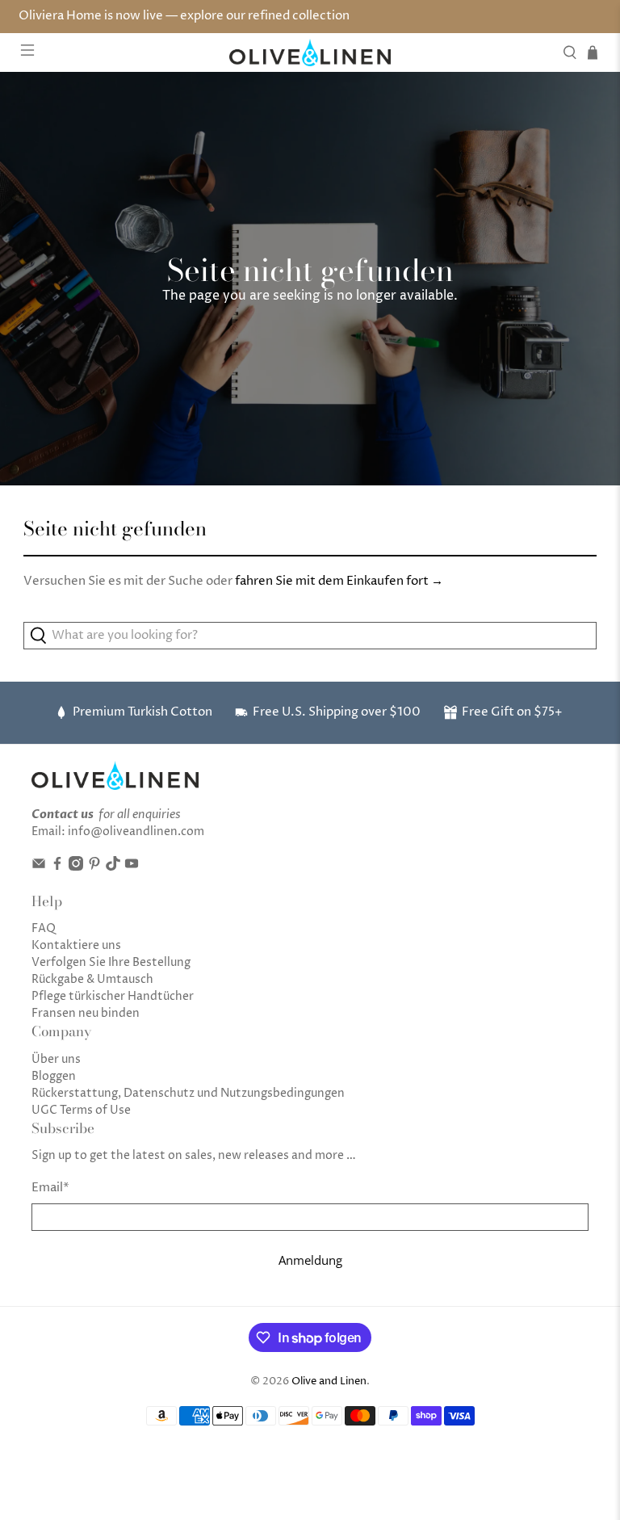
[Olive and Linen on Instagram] (76, 867)
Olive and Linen (329, 1381)
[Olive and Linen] (310, 52)
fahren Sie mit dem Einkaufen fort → (339, 581)
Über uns (56, 1059)
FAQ (43, 928)
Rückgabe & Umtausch (92, 979)
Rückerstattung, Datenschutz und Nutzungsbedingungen (188, 1093)
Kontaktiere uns (76, 945)
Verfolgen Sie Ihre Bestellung (111, 962)
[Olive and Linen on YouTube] (131, 867)
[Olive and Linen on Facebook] (57, 867)
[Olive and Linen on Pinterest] (94, 867)
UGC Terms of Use (81, 1110)
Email (50, 1187)
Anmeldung (310, 1260)
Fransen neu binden (85, 1013)
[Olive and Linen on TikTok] (113, 867)
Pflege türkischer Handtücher (112, 996)
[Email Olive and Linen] (38, 867)
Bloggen (53, 1076)
